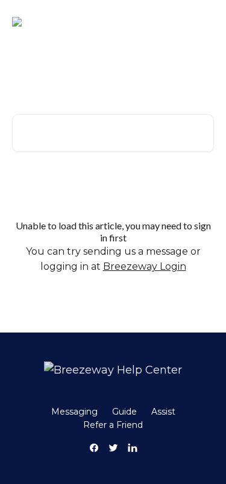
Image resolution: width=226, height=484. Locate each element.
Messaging (74, 411)
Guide (124, 411)
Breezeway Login (144, 266)
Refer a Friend (113, 424)
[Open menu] (203, 21)
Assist (163, 411)
